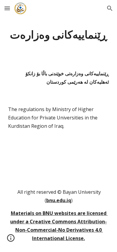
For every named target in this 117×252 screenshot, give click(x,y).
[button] (7, 8)
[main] (58, 34)
